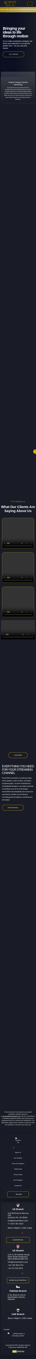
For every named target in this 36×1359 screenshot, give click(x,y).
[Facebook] (9, 1147)
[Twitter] (13, 1147)
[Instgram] (18, 1147)
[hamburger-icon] (30, 3)
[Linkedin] (22, 1233)
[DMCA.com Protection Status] (22, 1351)
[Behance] (22, 1147)
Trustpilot (6, 1329)
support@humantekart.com (12, 1116)
